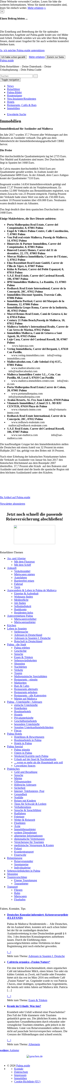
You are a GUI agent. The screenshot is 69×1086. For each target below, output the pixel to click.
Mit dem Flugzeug (24, 561)
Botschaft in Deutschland (28, 641)
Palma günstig (22, 749)
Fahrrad (18, 583)
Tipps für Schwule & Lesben (30, 803)
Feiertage (19, 816)
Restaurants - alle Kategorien (30, 695)
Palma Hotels (14, 733)
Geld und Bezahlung (25, 771)
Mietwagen (20, 896)
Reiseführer (13, 89)
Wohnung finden (23, 596)
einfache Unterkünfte (26, 705)
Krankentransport (24, 851)
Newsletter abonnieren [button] (12, 503)
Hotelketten (20, 708)
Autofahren (20, 577)
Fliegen (18, 889)
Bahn (17, 893)
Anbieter (9, 1050)
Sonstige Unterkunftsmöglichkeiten (33, 727)
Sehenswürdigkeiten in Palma (23, 870)
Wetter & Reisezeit (24, 819)
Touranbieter (21, 883)
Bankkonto (20, 609)
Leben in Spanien (17, 628)
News (10, 85)
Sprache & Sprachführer (27, 810)
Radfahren (20, 813)
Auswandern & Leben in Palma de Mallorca (31, 590)
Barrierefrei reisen (24, 580)
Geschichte (20, 650)
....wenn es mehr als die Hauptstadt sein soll (38, 762)
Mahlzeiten (20, 682)
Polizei (18, 848)
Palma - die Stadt (16, 644)
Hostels (18, 714)
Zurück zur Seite (55, 57)
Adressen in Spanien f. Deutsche (32, 638)
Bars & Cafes (21, 685)
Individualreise (22, 867)
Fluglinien (19, 822)
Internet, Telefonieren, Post (29, 791)
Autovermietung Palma (20, 615)
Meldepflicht (21, 599)
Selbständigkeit (22, 606)
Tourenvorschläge (17, 877)
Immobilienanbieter (25, 829)
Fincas (17, 730)
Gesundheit (20, 794)
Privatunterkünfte (23, 717)
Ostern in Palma (23, 752)
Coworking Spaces (24, 765)
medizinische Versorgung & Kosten (34, 845)
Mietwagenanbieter (25, 622)
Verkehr (18, 669)
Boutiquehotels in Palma (27, 740)
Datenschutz (21, 1071)
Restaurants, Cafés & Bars (21, 105)
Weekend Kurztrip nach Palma (31, 756)
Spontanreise (21, 864)
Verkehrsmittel (22, 571)
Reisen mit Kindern (25, 800)
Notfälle (18, 797)
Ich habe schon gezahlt (13, 57)
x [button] (45, 7)
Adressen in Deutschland (28, 634)
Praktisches (13, 768)
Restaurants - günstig (26, 679)
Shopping (19, 663)
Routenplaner (14, 95)
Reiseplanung (14, 858)
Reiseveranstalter (23, 861)
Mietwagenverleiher (25, 618)
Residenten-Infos (23, 612)
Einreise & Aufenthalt (26, 593)
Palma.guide (7, 60)
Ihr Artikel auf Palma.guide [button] (15, 497)
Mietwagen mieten (24, 574)
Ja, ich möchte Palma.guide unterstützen (22, 50)
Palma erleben (22, 647)
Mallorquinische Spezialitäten (30, 676)
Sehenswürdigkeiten (25, 660)
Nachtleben (20, 666)
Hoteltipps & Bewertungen (29, 736)
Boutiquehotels (22, 711)
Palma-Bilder (14, 92)
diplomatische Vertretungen (29, 838)
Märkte (18, 778)
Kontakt (18, 1068)
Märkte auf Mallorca (25, 698)
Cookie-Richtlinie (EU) (27, 1081)
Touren (18, 673)
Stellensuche (21, 631)
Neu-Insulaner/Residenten (21, 98)
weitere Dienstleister (25, 832)
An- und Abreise (16, 558)
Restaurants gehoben (25, 692)
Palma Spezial (15, 746)
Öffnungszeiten (22, 781)
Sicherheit (19, 787)
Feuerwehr (20, 854)
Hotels (10, 101)
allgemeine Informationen (28, 835)
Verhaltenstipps (22, 807)
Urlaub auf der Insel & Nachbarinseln (35, 759)
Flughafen (19, 899)
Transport (12, 886)
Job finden (20, 603)
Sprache (18, 654)
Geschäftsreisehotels (25, 720)
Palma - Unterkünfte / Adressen (24, 701)
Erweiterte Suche (16, 114)
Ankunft (11, 567)
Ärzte (17, 826)
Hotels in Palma (23, 743)
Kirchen (11, 625)
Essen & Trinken (23, 657)
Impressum (20, 1075)
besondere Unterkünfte (27, 724)
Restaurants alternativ (26, 689)
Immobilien (13, 108)
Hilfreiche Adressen (25, 784)
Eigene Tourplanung (25, 880)
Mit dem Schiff (22, 564)
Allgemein (34, 1044)
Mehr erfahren (36, 7)
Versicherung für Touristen (29, 842)
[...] (9, 952)
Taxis (17, 587)
